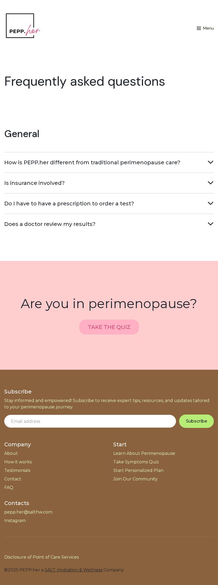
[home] (22, 28)
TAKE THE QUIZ (109, 327)
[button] (205, 28)
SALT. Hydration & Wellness (73, 569)
